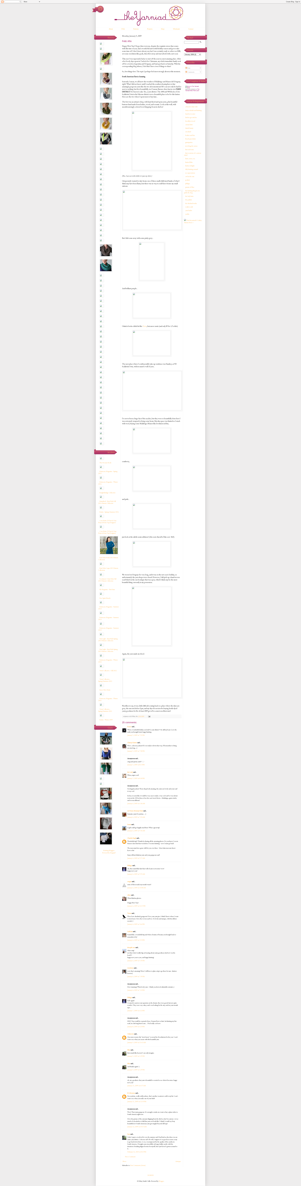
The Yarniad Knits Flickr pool (192, 89)
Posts (188, 68)
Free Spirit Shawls (104, 598)
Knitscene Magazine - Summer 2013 (108, 608)
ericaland (188, 132)
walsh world (189, 207)
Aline (129, 895)
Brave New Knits (104, 690)
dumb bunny (189, 128)
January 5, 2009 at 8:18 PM (136, 778)
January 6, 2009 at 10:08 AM (136, 888)
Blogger (161, 1181)
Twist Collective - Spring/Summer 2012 (105, 680)
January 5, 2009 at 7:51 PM (136, 735)
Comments (190, 72)
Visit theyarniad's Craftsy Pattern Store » (193, 221)
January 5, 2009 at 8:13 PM (136, 765)
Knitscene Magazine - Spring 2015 (107, 472)
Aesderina (130, 968)
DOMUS (151, 1175)
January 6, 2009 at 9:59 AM (136, 874)
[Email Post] (149, 716)
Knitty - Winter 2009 (106, 720)
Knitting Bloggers (108, 850)
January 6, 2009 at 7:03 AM (136, 817)
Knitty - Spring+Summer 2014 (109, 512)
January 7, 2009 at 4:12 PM (136, 1010)
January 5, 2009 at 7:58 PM (136, 751)
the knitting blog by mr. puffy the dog (192, 192)
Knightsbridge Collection (107, 493)
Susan (129, 824)
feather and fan (190, 135)
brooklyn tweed (190, 121)
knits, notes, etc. (190, 158)
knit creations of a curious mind (192, 154)
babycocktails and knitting (193, 110)
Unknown (130, 1034)
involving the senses (191, 146)
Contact (190, 29)
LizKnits (130, 931)
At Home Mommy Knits (135, 811)
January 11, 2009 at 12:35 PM (136, 1101)
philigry (187, 183)
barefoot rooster (190, 114)
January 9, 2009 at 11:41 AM (136, 1042)
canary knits (189, 124)
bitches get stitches (191, 117)
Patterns (136, 29)
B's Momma (131, 1093)
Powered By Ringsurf (108, 853)
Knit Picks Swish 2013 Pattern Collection (108, 558)
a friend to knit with (191, 107)
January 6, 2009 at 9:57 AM (136, 858)
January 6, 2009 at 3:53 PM (136, 940)
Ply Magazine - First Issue (107, 589)
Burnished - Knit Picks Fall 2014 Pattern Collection (107, 502)
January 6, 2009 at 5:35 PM (136, 961)
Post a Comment (130, 1157)
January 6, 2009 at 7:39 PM (136, 976)
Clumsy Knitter (132, 742)
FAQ (123, 29)
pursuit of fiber (189, 187)
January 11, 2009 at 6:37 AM (136, 1086)
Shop (162, 29)
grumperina (188, 142)
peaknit (187, 180)
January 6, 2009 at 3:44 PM (136, 924)
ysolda (187, 214)
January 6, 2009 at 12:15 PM (136, 906)
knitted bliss (188, 162)
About (111, 29)
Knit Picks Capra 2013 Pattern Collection (108, 569)
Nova (124, 1161)
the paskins (188, 200)
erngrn (129, 881)
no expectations (190, 173)
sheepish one (131, 947)
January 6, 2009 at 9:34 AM (136, 831)
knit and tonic (189, 149)
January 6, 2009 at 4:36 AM (136, 803)
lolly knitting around (191, 169)
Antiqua (178, 1161)
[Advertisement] (193, 262)
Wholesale (176, 29)
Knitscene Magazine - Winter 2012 (108, 661)
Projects (149, 29)
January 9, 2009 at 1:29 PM (136, 1056)
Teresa (129, 913)
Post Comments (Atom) (138, 1165)
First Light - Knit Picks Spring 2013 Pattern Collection (108, 640)
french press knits (190, 139)
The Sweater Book (105, 463)
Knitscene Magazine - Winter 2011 (108, 699)
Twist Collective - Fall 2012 (108, 670)
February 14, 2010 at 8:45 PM (136, 1152)
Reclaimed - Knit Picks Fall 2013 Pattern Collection (107, 580)
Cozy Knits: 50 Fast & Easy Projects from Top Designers (107, 521)
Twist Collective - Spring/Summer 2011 (105, 710)
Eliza (128, 1050)
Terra (145, 326)
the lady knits (189, 196)
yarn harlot (188, 210)
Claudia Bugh (131, 838)
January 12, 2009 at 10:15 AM (137, 1127)
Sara (128, 1134)
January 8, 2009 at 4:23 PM (136, 1026)
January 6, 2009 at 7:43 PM (136, 990)
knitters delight (189, 166)
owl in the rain (189, 176)
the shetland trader (191, 203)
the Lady (130, 772)
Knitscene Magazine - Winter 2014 (108, 483)
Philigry (129, 865)
